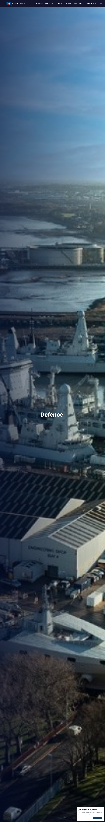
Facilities (69, 3)
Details (85, 818)
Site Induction (91, 3)
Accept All (97, 818)
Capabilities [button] (49, 3)
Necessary (83, 814)
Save (90, 818)
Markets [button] (59, 3)
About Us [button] (39, 3)
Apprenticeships (79, 3)
